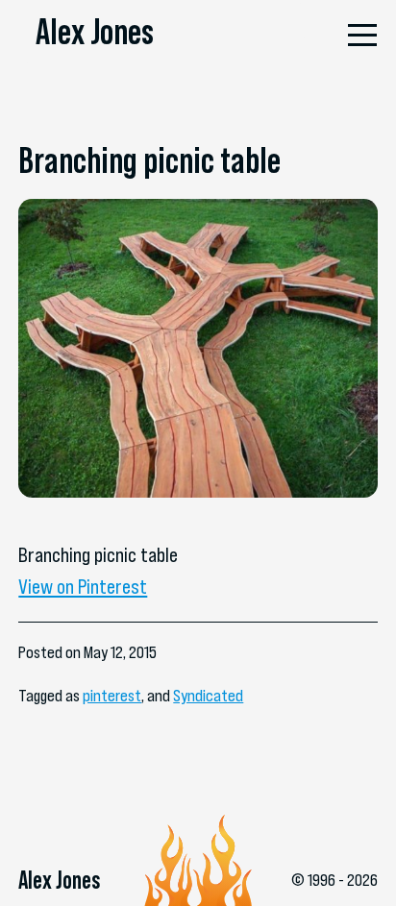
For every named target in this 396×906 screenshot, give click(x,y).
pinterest (112, 695)
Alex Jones (95, 31)
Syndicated (208, 695)
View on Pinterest (82, 587)
